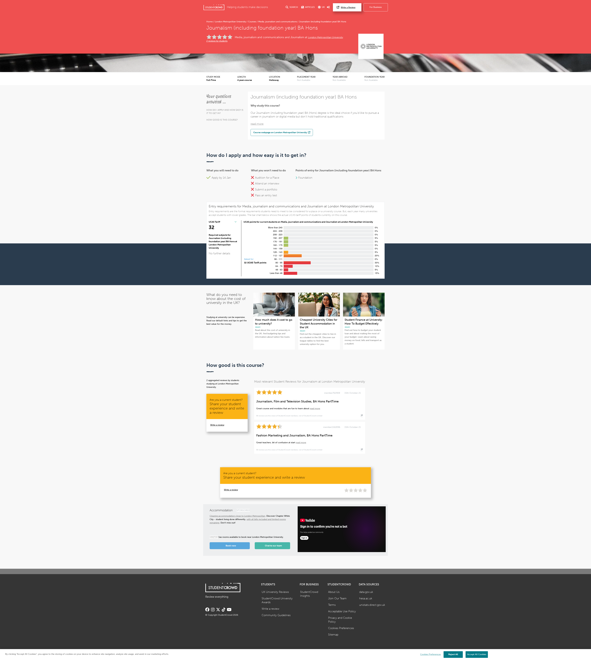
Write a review (217, 425)
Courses (252, 21)
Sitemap (333, 634)
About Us (334, 592)
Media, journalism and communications (278, 21)
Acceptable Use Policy (342, 611)
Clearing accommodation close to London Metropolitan (237, 516)
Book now (231, 545)
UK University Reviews (275, 592)
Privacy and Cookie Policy (340, 619)
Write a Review (348, 7)
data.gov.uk (366, 592)
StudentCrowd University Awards (277, 600)
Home (209, 21)
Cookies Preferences (341, 628)
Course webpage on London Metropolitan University (280, 132)
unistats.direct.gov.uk (372, 605)
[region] (295, 654)
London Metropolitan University (230, 21)
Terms (332, 605)
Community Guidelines (276, 615)
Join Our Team (337, 598)
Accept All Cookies (476, 654)
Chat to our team (273, 545)
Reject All (453, 654)
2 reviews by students (216, 41)
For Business (376, 7)
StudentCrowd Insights (309, 593)
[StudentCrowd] (214, 7)
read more (257, 123)
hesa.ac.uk (365, 598)
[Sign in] (328, 7)
